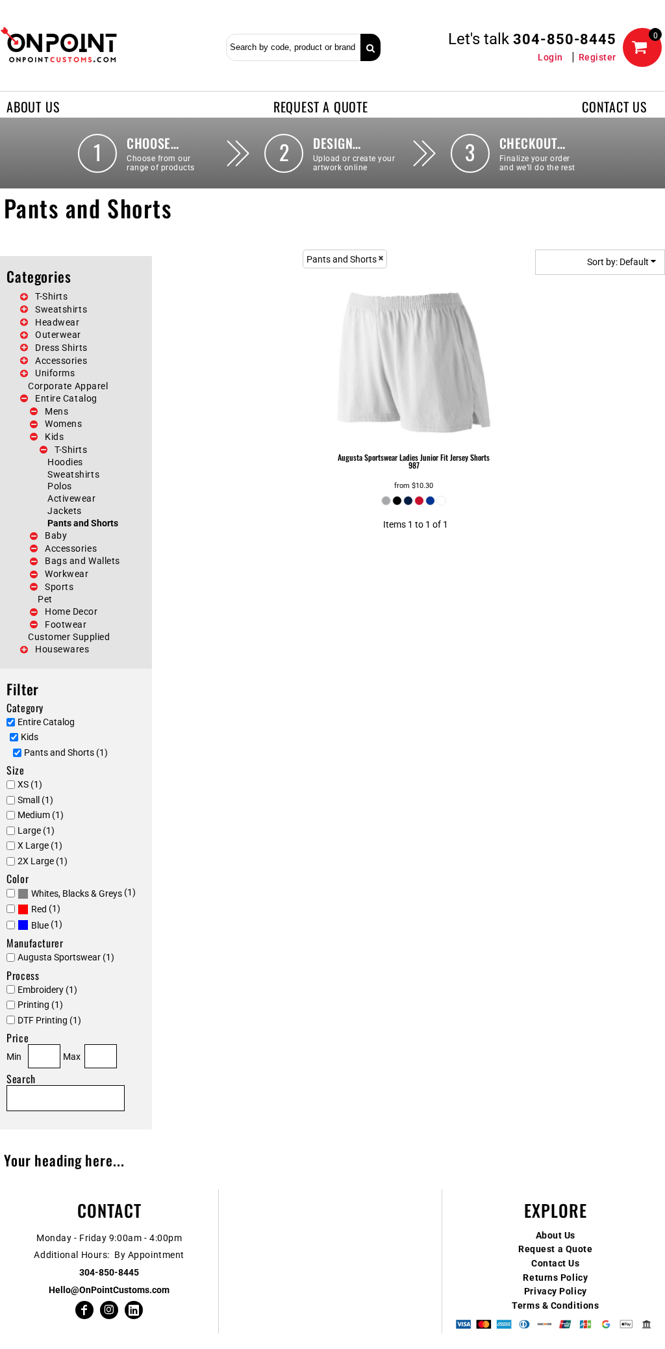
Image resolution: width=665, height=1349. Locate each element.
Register (597, 57)
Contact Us (555, 1263)
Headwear (57, 322)
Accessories (61, 360)
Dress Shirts (61, 347)
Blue (40, 925)
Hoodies (65, 462)
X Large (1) (40, 845)
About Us (555, 1235)
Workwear (66, 574)
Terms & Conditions (555, 1305)
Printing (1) (40, 1004)
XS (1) (30, 784)
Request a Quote (555, 1249)
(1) (83, 893)
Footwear (65, 624)
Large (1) (36, 830)
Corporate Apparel (68, 386)
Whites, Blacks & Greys (76, 893)
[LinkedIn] (134, 1310)
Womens (63, 423)
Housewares (62, 649)
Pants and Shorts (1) (66, 752)
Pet (45, 599)
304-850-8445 (564, 39)
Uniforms (55, 373)
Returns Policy (555, 1277)
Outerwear (58, 334)
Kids (54, 436)
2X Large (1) (43, 861)
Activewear (71, 498)
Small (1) (35, 800)
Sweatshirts (61, 309)
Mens (56, 411)
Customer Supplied (69, 637)
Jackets (64, 511)
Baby (56, 535)
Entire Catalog (66, 398)
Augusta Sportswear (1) (66, 957)
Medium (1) (41, 815)
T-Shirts (51, 296)
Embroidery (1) (47, 989)
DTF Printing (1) (49, 1020)
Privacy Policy (555, 1291)
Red (39, 909)
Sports (59, 587)
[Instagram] (109, 1310)
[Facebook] (84, 1310)
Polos (59, 486)
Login (550, 57)
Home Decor (71, 611)
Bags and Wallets (82, 561)
